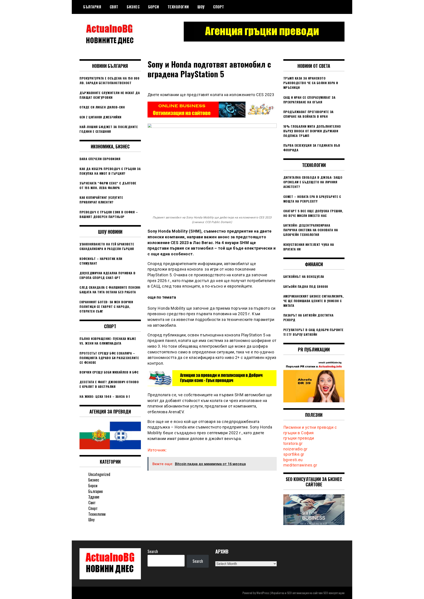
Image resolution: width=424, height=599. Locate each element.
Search (153, 551)
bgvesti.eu (293, 459)
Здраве (93, 497)
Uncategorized (99, 474)
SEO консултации (333, 592)
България (92, 6)
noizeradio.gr (295, 449)
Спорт (218, 6)
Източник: (157, 450)
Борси (153, 6)
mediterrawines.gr (300, 465)
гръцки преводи (298, 438)
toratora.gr (293, 443)
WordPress (262, 592)
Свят (114, 6)
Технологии (178, 6)
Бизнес (133, 6)
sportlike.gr (293, 454)
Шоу (201, 6)
